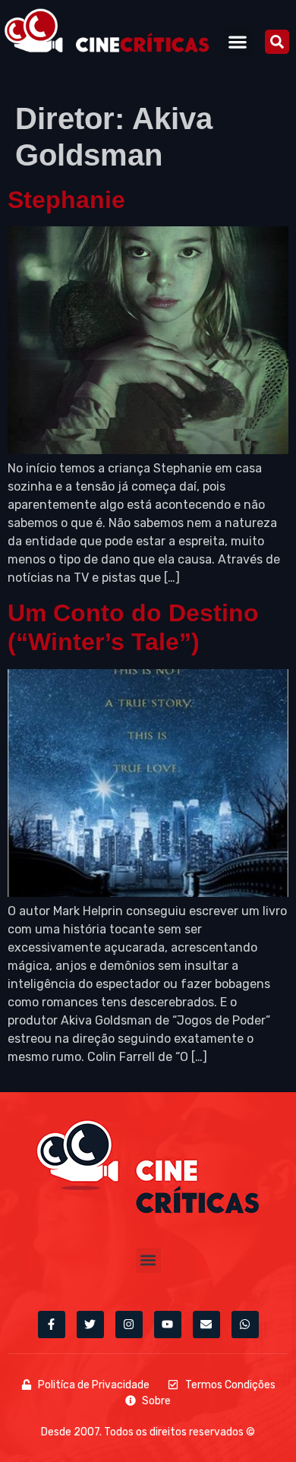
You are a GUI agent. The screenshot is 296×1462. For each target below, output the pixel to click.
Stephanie (66, 199)
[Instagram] (129, 1324)
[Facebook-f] (51, 1324)
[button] (238, 41)
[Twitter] (90, 1324)
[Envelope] (206, 1324)
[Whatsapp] (245, 1324)
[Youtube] (167, 1324)
